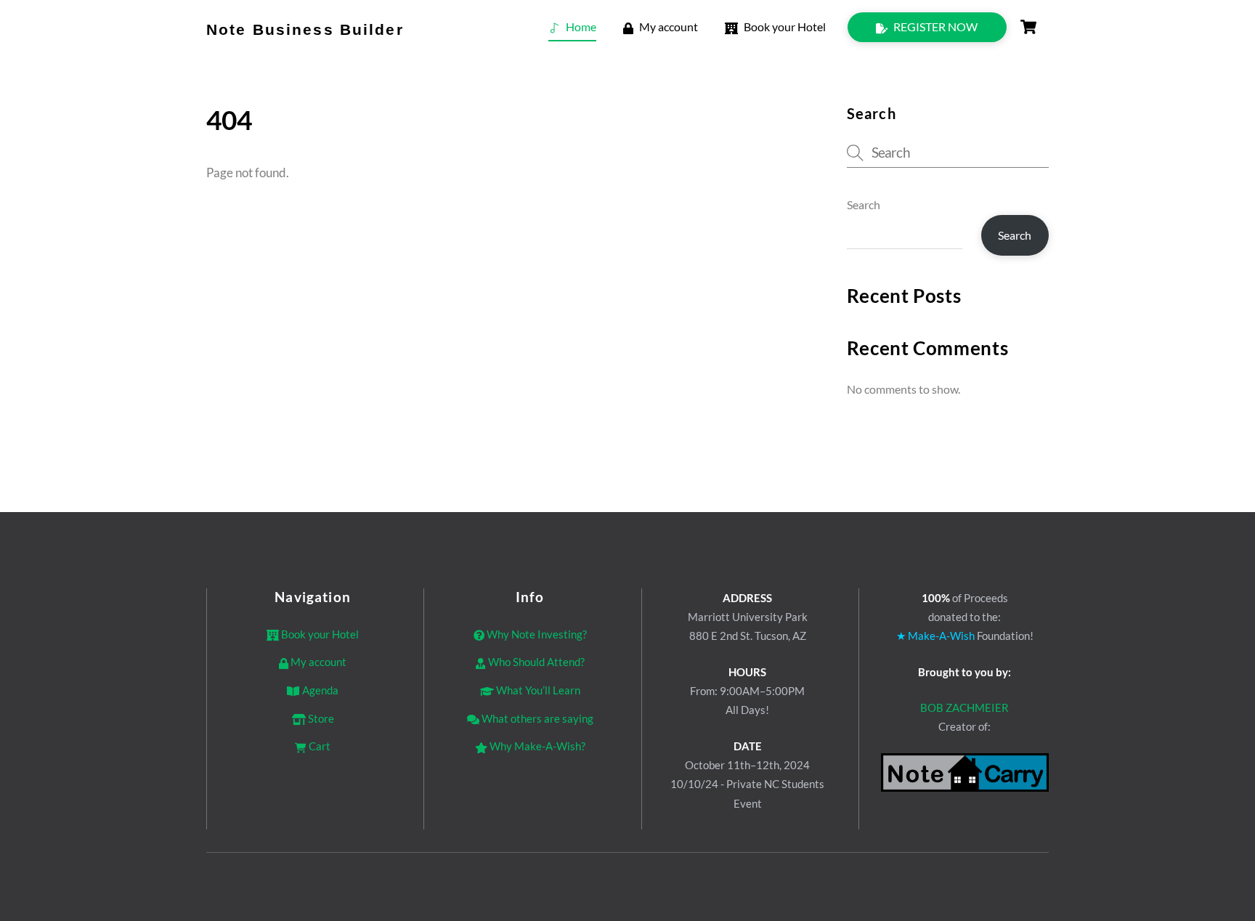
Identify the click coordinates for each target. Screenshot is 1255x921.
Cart (318, 745)
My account (667, 26)
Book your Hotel (784, 26)
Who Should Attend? (535, 661)
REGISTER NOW (934, 26)
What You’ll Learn (537, 690)
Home (580, 26)
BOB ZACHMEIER (964, 707)
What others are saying (536, 718)
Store (320, 718)
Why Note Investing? (535, 634)
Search (863, 204)
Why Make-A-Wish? (536, 745)
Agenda (319, 690)
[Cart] (1028, 26)
